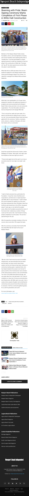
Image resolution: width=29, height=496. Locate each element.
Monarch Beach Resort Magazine (9, 437)
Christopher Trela (6, 20)
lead (6, 301)
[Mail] (16, 483)
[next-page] (4, 372)
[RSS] (20, 483)
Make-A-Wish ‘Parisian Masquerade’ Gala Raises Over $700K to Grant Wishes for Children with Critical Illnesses (7, 323)
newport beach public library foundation (16, 301)
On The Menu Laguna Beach (8, 425)
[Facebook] (2, 23)
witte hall (9, 303)
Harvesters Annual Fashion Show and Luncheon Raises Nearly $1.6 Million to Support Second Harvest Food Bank (21, 323)
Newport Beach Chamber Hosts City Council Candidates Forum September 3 (17, 360)
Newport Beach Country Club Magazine (10, 401)
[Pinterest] (9, 23)
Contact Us (17, 488)
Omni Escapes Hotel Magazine (8, 443)
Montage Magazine (5, 434)
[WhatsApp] (12, 23)
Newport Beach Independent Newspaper (11, 395)
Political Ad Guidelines (14, 490)
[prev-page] (2, 372)
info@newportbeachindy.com (17, 473)
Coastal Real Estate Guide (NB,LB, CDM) (10, 404)
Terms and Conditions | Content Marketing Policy (14, 491)
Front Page (7, 5)
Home (2, 5)
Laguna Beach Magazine (7, 419)
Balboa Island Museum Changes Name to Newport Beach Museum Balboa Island (18, 367)
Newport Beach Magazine (7, 398)
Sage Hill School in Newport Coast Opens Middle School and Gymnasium (17, 353)
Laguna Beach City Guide (7, 422)
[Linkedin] (12, 483)
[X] (6, 23)
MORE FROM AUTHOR (18, 347)
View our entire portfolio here (8, 446)
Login (22, 488)
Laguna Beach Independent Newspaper (10, 416)
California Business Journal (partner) (10, 407)
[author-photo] (14, 338)
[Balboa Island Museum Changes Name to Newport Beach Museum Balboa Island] (4, 366)
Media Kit (12, 488)
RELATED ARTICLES (6, 347)
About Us (7, 488)
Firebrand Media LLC (18, 470)
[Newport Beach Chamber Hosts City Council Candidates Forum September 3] (4, 360)
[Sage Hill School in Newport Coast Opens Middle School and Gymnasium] (4, 353)
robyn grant (4, 303)
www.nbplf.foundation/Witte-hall (9, 293)
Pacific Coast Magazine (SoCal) (8, 440)
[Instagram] (8, 483)
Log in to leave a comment (14, 381)
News (8, 7)
